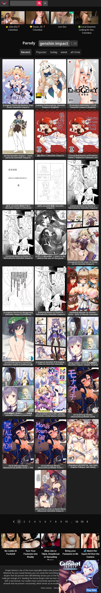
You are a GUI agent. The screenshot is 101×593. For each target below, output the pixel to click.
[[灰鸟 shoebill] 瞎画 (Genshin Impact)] (50, 182)
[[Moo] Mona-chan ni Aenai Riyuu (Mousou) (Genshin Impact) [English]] (50, 488)
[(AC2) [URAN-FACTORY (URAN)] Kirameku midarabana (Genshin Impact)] (50, 390)
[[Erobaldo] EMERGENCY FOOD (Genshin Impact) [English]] (83, 81)
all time (75, 52)
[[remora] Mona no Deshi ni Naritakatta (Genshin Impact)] (83, 182)
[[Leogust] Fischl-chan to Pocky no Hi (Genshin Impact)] (83, 235)
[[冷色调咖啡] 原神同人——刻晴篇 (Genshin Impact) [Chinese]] (18, 389)
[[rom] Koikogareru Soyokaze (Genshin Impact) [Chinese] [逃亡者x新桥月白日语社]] (18, 339)
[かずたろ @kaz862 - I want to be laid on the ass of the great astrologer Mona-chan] (50, 232)
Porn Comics (46, 588)
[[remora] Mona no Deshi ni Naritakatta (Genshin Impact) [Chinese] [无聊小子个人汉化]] (18, 232)
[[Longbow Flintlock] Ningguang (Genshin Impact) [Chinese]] (18, 288)
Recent (25, 52)
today (53, 52)
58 (76, 521)
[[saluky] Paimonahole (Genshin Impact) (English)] (50, 81)
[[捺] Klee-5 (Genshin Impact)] (50, 132)
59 (82, 521)
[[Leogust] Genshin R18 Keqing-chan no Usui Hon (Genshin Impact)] (50, 338)
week (64, 52)
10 (66, 521)
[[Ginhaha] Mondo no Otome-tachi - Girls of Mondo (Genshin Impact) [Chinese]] (83, 288)
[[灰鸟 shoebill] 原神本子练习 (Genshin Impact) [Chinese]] (18, 182)
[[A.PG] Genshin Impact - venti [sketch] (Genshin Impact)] (18, 132)
